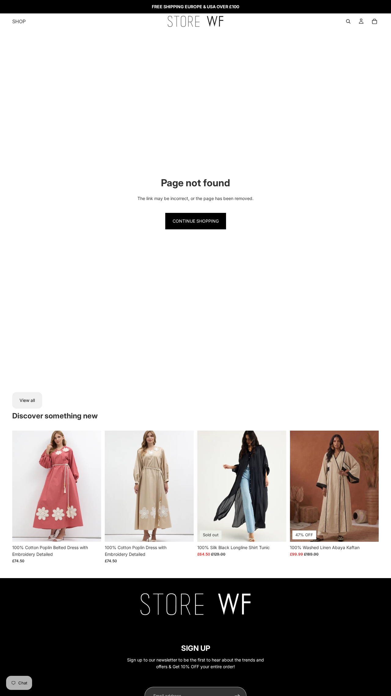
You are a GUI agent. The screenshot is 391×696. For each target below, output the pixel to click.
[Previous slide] (21, 486)
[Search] (348, 21)
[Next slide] (92, 486)
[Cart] (374, 21)
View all (27, 400)
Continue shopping (196, 221)
